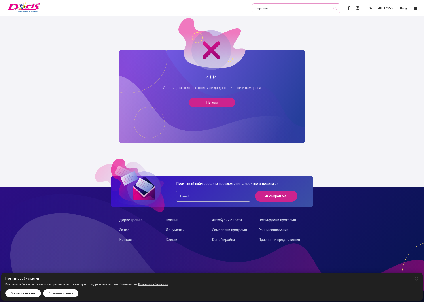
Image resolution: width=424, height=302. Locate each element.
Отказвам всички (23, 293)
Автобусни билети (227, 220)
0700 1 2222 (384, 8)
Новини (172, 220)
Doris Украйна (223, 240)
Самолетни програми (229, 230)
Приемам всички (60, 293)
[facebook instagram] (359, 8)
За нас (124, 230)
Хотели (171, 240)
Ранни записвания (273, 230)
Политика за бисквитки (153, 284)
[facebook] (350, 8)
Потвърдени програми (277, 220)
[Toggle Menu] (415, 8)
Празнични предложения (279, 240)
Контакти (126, 240)
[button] (416, 278)
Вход (403, 8)
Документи (175, 230)
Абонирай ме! (276, 196)
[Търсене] (335, 8)
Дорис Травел (130, 220)
